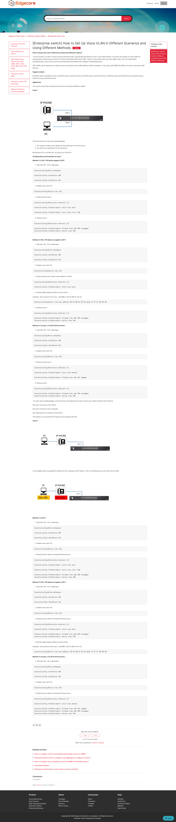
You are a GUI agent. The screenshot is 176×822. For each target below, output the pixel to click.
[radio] (84, 735)
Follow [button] (76, 48)
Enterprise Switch (35, 806)
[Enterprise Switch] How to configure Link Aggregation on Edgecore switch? (62, 758)
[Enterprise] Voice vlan (56, 36)
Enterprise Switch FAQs (36, 36)
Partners (61, 804)
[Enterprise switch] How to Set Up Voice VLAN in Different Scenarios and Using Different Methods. (158, 56)
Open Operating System (37, 804)
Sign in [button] (164, 3)
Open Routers (34, 801)
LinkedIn (39, 725)
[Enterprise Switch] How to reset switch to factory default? (56, 769)
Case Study (122, 808)
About (157, 3)
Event (90, 799)
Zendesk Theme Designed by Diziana (87, 818)
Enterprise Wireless (36, 808)
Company (61, 799)
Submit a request (98, 743)
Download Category (41, 765)
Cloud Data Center (35, 799)
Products (150, 3)
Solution (121, 799)
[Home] (22, 3)
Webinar (120, 806)
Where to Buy (63, 806)
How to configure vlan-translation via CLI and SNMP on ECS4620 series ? (61, 762)
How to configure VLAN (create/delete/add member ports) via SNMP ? (60, 754)
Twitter (37, 725)
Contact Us (121, 801)
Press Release (63, 801)
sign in (39, 785)
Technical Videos (124, 804)
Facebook (34, 725)
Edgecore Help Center (17, 36)
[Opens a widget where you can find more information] (168, 818)
